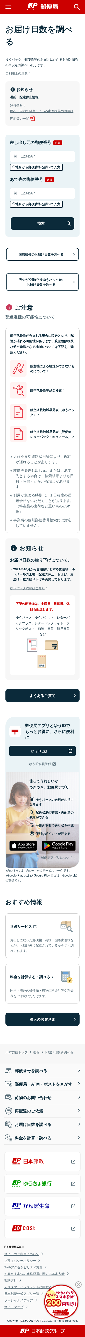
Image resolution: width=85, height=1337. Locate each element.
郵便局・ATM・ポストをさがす (43, 1084)
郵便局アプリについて (57, 857)
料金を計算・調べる (33, 1138)
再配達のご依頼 (29, 1111)
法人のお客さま (42, 1019)
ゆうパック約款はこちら (27, 587)
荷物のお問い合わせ (33, 1097)
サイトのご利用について (21, 1254)
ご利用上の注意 (16, 73)
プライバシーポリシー (20, 1260)
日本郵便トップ (16, 1052)
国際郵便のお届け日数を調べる (41, 254)
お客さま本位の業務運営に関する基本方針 (34, 1273)
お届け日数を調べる (33, 1124)
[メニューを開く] (8, 6)
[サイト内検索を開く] (76, 6)
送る (36, 1052)
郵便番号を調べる (31, 1070)
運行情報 (16, 105)
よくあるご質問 (42, 695)
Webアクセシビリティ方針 (23, 1267)
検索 (41, 223)
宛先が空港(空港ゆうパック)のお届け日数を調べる (41, 282)
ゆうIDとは (39, 751)
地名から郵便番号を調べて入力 (37, 167)
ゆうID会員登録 (40, 763)
